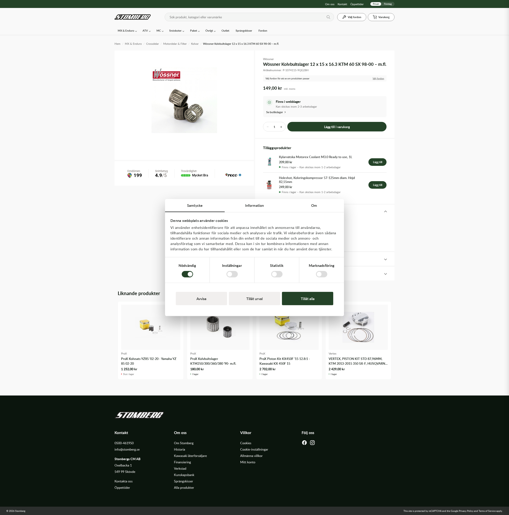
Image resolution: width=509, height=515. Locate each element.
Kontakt (342, 4)
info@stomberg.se (127, 449)
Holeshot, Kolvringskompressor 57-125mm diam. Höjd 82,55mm (317, 180)
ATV (145, 30)
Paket (193, 30)
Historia (179, 449)
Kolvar (195, 44)
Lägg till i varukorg (337, 126)
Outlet (225, 30)
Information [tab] (254, 205)
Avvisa (201, 298)
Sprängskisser (244, 30)
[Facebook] (304, 443)
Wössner (268, 59)
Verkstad (180, 468)
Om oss (329, 4)
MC (158, 30)
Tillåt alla (308, 298)
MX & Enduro (126, 30)
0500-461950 (124, 443)
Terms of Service (487, 510)
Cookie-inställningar (254, 449)
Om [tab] (314, 205)
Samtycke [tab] (195, 205)
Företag (388, 4)
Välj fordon (378, 78)
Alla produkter (184, 487)
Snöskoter (175, 30)
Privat (376, 4)
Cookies (245, 443)
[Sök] (328, 17)
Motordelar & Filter (175, 44)
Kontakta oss (124, 481)
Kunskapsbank (184, 475)
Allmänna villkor (251, 456)
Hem (117, 44)
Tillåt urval (254, 298)
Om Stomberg (183, 443)
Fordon (262, 30)
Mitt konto (247, 462)
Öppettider (357, 4)
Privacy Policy (466, 510)
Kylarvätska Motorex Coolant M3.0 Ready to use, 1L (315, 157)
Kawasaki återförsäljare (190, 456)
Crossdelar (152, 44)
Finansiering (182, 462)
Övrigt (209, 30)
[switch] (232, 274)
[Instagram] (312, 443)
